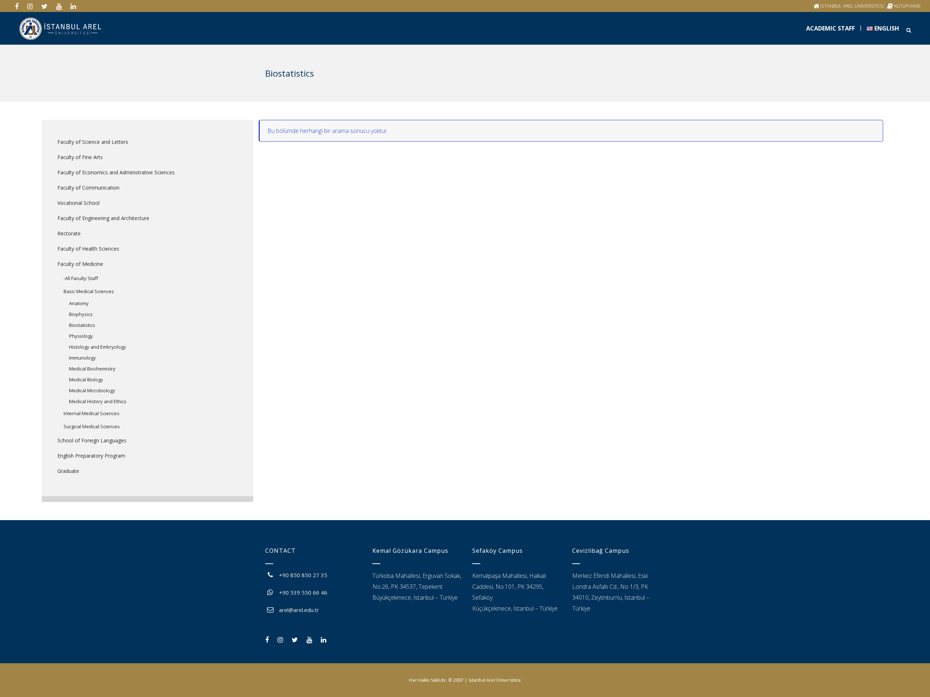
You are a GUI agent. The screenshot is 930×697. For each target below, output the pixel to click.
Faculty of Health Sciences (88, 248)
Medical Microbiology (92, 390)
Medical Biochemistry (92, 368)
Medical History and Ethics (97, 401)
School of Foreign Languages (91, 440)
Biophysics (81, 314)
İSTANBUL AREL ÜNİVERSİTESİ (852, 6)
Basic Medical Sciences (89, 291)
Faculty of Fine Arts (80, 157)
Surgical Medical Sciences (92, 426)
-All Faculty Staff (81, 278)
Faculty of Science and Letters (92, 141)
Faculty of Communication (88, 187)
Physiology (81, 336)
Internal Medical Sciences (92, 413)
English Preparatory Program (91, 455)
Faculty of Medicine (80, 263)
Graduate (68, 470)
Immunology (82, 357)
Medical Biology (86, 379)
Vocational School (78, 202)
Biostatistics (82, 325)
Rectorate (69, 233)
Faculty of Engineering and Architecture (103, 218)
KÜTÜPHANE (907, 6)
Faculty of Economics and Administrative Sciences (116, 172)
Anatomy (79, 303)
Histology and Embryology (97, 347)
